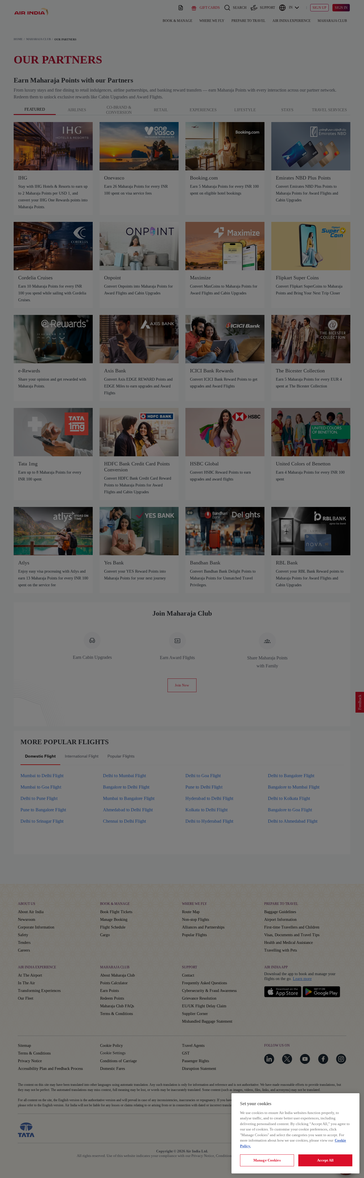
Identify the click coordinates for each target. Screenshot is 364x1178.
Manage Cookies (267, 1160)
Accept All (325, 1160)
